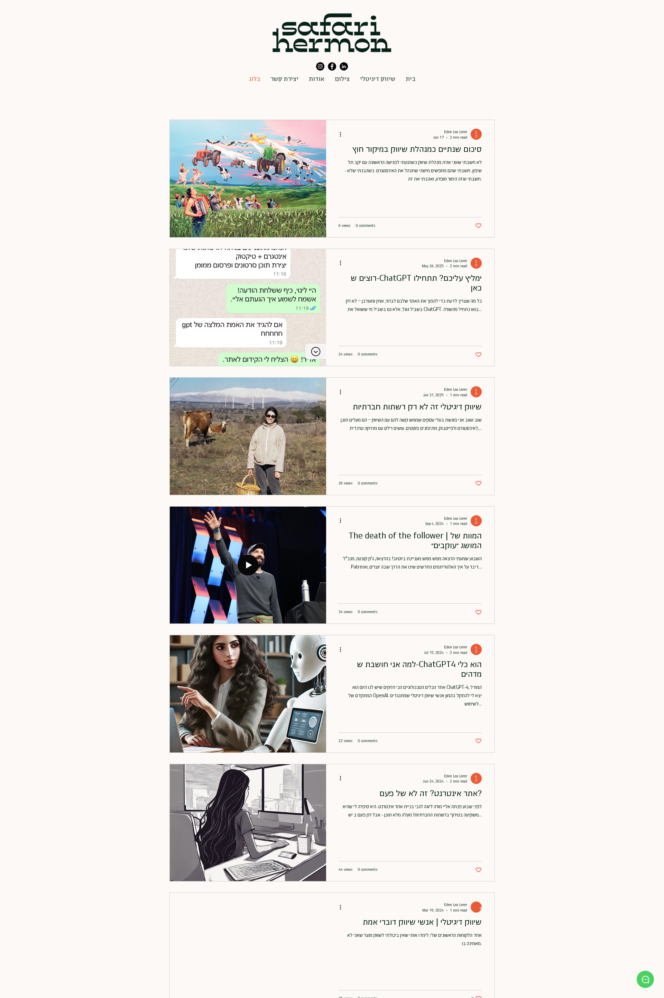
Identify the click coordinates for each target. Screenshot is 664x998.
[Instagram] (320, 66)
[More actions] (343, 134)
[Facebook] (332, 66)
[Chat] (645, 979)
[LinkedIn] (344, 66)
